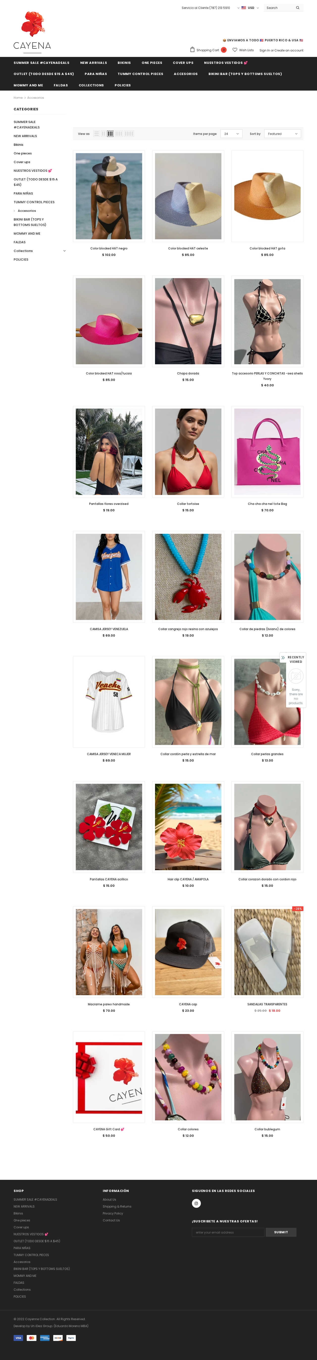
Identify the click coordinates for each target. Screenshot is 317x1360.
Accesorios (35, 98)
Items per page (205, 134)
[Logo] (32, 32)
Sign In (265, 50)
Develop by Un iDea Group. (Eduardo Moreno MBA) (51, 1326)
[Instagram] (196, 1203)
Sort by (255, 134)
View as (84, 134)
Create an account (288, 50)
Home (18, 98)
